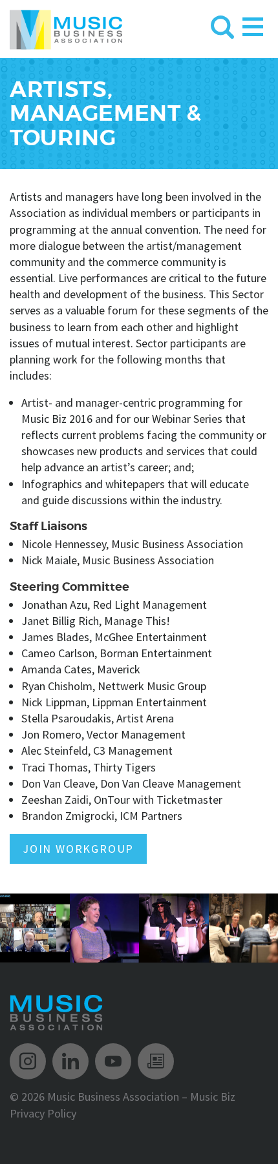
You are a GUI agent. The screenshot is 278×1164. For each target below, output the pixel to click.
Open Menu (252, 24)
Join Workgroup (78, 848)
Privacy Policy (43, 1113)
